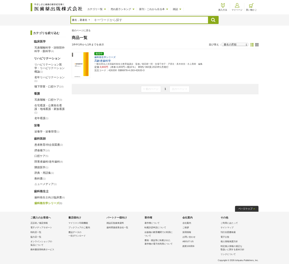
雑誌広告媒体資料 (115, 223)
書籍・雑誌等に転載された (158, 242)
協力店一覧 (35, 237)
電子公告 (225, 237)
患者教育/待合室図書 (48, 144)
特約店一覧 (35, 232)
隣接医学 (41, 167)
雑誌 (175, 9)
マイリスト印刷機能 (78, 223)
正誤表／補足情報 (39, 223)
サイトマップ (227, 227)
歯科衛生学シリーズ (48, 203)
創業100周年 (188, 246)
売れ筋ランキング (121, 9)
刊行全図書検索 (228, 232)
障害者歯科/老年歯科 (48, 161)
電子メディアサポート (41, 227)
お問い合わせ (188, 237)
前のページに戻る (81, 30)
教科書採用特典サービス (42, 249)
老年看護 (41, 118)
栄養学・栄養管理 (46, 131)
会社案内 (186, 223)
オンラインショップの (41, 243)
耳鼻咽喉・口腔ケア (48, 99)
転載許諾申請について (155, 227)
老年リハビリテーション (49, 79)
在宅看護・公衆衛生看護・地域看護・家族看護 (49, 109)
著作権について (152, 223)
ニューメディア (45, 184)
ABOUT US (187, 241)
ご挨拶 (185, 227)
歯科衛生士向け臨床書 (49, 197)
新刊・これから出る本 (152, 9)
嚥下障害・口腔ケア (49, 86)
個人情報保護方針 (229, 241)
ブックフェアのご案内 (79, 227)
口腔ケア (41, 155)
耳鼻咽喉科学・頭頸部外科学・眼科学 (49, 49)
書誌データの (77, 234)
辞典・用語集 (44, 172)
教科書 (40, 178)
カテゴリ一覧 (95, 9)
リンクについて (228, 254)
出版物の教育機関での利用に (158, 234)
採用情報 (186, 232)
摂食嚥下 (42, 150)
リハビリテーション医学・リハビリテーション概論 (49, 68)
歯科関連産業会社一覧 (117, 227)
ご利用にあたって (229, 223)
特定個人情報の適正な (232, 248)
